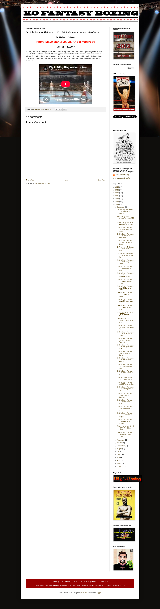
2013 (117, 205)
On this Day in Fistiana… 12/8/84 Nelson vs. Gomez (125, 359)
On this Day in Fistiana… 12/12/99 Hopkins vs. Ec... (125, 301)
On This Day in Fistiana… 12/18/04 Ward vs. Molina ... (125, 249)
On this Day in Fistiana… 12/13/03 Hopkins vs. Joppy (125, 294)
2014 (117, 202)
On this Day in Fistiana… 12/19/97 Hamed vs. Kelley (125, 242)
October (120, 443)
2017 (117, 193)
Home (66, 180)
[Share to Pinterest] (66, 109)
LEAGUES (68, 581)
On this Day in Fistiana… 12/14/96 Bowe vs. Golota (125, 288)
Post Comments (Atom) (42, 183)
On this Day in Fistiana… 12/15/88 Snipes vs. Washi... (125, 281)
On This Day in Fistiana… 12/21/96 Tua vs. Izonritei (125, 211)
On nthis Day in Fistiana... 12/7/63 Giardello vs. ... (125, 378)
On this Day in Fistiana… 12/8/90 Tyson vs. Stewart (125, 353)
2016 (117, 196)
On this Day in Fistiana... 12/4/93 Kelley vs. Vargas (125, 421)
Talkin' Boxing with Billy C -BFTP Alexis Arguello (125, 223)
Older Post (101, 180)
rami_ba (84, 593)
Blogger (98, 593)
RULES (77, 581)
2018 (117, 190)
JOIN (62, 581)
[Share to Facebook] (63, 109)
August (119, 449)
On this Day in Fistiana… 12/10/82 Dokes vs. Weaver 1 (125, 340)
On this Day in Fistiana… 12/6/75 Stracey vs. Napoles (125, 395)
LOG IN (54, 581)
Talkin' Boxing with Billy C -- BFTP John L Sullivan (125, 314)
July (118, 452)
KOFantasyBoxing (122, 175)
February (120, 466)
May (118, 457)
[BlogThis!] (59, 109)
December (121, 207)
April (119, 460)
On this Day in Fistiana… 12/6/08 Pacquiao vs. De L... (125, 388)
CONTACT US (103, 581)
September (121, 446)
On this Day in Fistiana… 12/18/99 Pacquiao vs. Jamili (125, 262)
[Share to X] (61, 109)
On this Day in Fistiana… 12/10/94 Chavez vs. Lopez (125, 333)
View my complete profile (121, 178)
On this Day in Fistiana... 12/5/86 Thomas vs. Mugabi (125, 415)
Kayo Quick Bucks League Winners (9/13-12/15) (125, 218)
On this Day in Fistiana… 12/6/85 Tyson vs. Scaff (125, 383)
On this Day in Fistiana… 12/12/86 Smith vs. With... (125, 307)
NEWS (93, 581)
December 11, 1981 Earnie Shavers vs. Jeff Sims (125, 320)
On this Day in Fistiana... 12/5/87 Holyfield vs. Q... (125, 408)
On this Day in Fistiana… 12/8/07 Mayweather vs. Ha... (125, 346)
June (119, 455)
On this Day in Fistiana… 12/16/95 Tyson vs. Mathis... (125, 268)
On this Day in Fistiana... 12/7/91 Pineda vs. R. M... (125, 373)
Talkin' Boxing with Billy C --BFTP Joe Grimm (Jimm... (125, 428)
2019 (117, 187)
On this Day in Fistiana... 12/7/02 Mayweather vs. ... (125, 366)
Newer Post (30, 180)
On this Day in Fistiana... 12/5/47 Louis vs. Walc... (125, 402)
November (121, 440)
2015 (117, 199)
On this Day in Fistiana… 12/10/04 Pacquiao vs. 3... (125, 327)
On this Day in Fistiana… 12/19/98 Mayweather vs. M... (125, 229)
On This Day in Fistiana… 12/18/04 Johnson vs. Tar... (125, 255)
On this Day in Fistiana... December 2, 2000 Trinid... (125, 434)
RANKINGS (85, 581)
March (119, 463)
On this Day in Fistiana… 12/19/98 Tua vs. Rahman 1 (125, 236)
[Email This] (56, 109)
